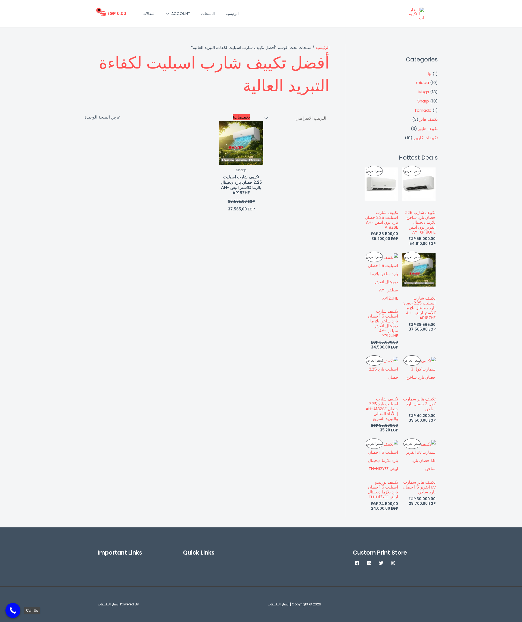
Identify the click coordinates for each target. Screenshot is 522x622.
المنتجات (208, 13)
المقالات (149, 13)
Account (180, 13)
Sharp (423, 101)
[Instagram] (393, 563)
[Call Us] (12, 610)
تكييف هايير (428, 128)
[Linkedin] (369, 563)
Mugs (423, 92)
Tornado (422, 110)
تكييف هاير (429, 119)
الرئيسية (232, 13)
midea (422, 82)
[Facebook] (357, 563)
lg (429, 73)
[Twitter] (381, 563)
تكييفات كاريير (426, 138)
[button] (168, 13)
